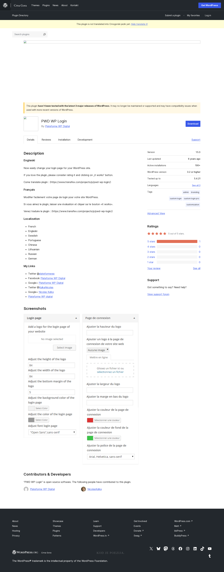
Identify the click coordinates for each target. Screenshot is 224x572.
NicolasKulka (94, 489)
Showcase (58, 521)
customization (193, 204)
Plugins (56, 530)
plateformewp (47, 273)
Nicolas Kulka (46, 291)
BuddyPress (181, 535)
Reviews (46, 139)
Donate (139, 530)
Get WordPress (209, 5)
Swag (138, 535)
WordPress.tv (101, 535)
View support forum (158, 294)
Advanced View (156, 213)
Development (85, 139)
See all (196, 268)
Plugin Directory (20, 15)
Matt (177, 526)
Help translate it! (139, 24)
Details (30, 139)
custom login (175, 198)
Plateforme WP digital (40, 296)
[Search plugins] (44, 34)
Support (196, 139)
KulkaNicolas (46, 287)
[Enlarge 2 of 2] (134, 318)
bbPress (179, 530)
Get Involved (140, 521)
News (15, 526)
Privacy (16, 535)
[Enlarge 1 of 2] (75, 318)
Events (137, 526)
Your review (153, 268)
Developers (99, 530)
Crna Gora (46, 552)
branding (195, 192)
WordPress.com (183, 521)
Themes (57, 526)
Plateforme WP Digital (57, 126)
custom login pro (191, 198)
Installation (64, 139)
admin (186, 192)
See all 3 (196, 185)
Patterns (57, 535)
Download (193, 123)
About (15, 521)
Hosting (16, 530)
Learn (96, 521)
